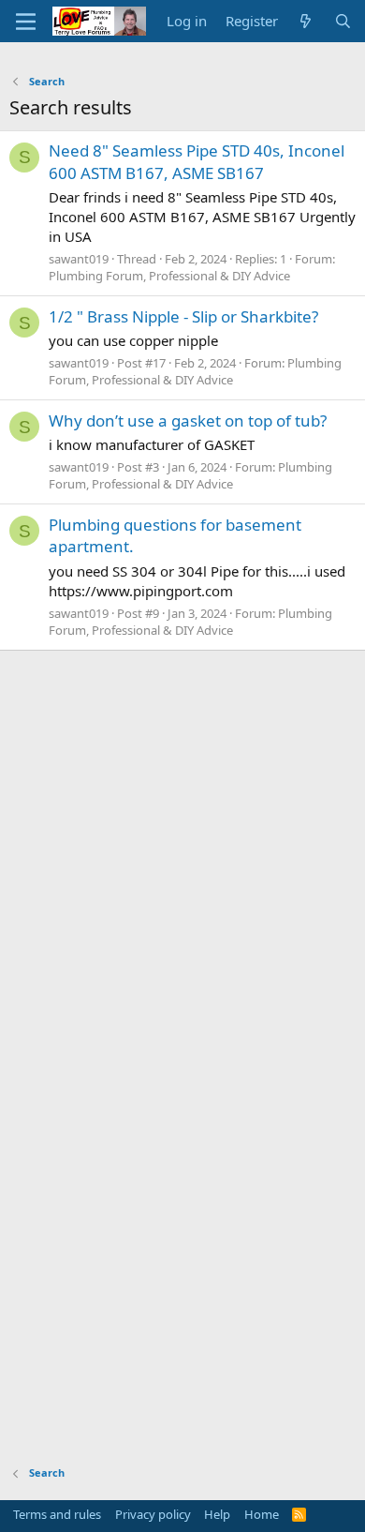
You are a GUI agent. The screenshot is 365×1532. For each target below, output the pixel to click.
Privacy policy (153, 1514)
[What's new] (305, 21)
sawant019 (79, 258)
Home (261, 1514)
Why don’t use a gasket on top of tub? (188, 420)
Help (217, 1514)
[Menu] (26, 21)
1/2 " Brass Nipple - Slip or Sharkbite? (183, 316)
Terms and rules (57, 1514)
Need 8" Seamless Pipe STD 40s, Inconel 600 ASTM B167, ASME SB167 (196, 162)
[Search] (343, 21)
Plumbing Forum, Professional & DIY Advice (169, 275)
